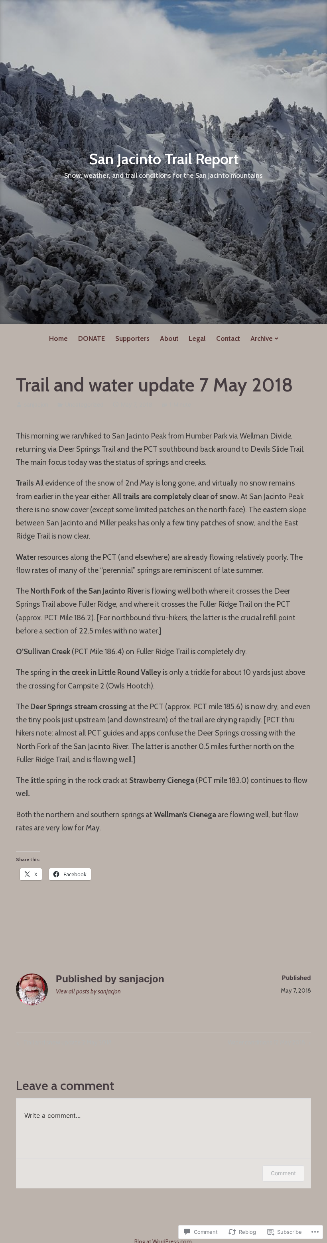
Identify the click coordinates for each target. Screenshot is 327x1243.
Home (58, 338)
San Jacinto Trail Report (163, 158)
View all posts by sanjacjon (88, 991)
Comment (283, 1173)
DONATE (91, 338)
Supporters (132, 338)
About (169, 338)
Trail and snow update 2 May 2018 (63, 1044)
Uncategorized (84, 404)
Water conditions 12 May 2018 (266, 1044)
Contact (228, 338)
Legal (197, 338)
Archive (261, 338)
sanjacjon (36, 404)
